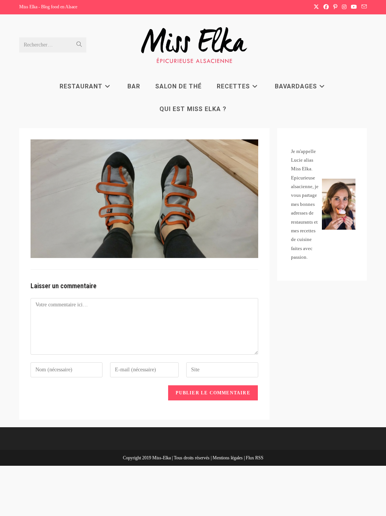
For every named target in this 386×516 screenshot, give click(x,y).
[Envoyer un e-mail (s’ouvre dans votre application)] (363, 7)
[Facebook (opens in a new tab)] (326, 7)
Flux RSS (254, 457)
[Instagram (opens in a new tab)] (344, 7)
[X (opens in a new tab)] (316, 7)
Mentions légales (228, 457)
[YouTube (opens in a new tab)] (354, 7)
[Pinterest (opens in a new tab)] (335, 7)
